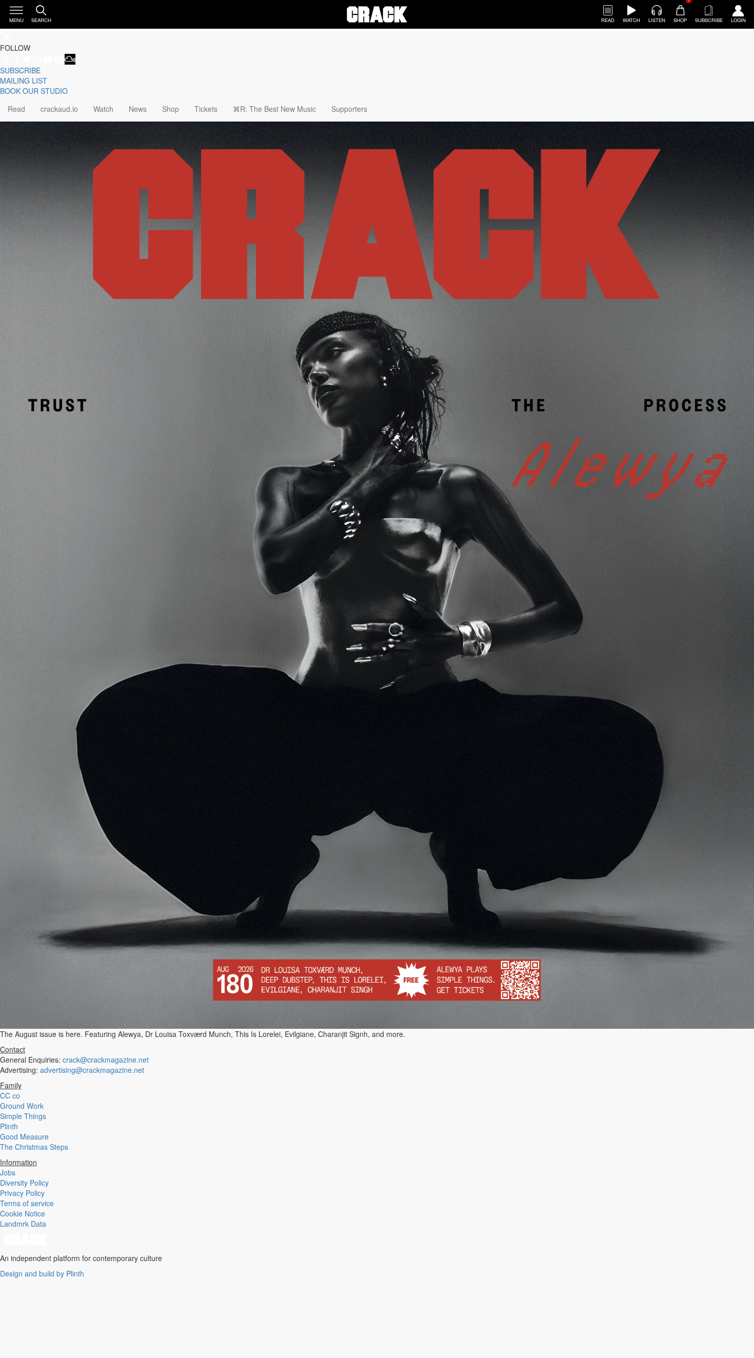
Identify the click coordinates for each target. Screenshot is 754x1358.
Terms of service (27, 1203)
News (138, 109)
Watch (103, 109)
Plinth (9, 1126)
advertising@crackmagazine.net (92, 1070)
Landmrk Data (23, 1224)
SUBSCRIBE (20, 70)
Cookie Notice (22, 1213)
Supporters (349, 109)
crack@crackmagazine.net (106, 1059)
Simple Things (23, 1116)
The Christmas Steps (34, 1147)
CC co (10, 1095)
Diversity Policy (24, 1182)
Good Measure (24, 1136)
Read (16, 109)
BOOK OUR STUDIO (34, 91)
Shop (170, 109)
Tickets (205, 109)
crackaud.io (59, 109)
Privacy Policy (22, 1193)
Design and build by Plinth (42, 1273)
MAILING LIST (23, 80)
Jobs (7, 1172)
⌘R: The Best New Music (274, 109)
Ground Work (22, 1106)
